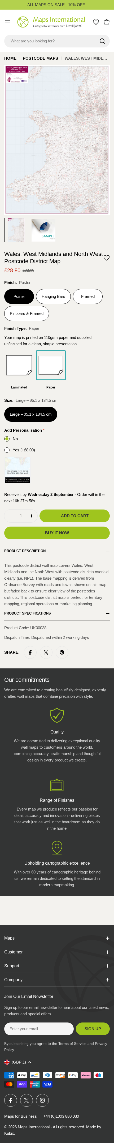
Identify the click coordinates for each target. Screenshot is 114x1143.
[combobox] (57, 41)
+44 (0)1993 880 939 (61, 1116)
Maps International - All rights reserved (51, 1127)
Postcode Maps (40, 58)
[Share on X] (46, 652)
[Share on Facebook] (30, 652)
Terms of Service (72, 1043)
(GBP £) (19, 1062)
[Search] (102, 41)
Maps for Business (20, 1116)
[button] (106, 258)
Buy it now (57, 533)
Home (10, 58)
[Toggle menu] (7, 22)
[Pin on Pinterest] (62, 652)
